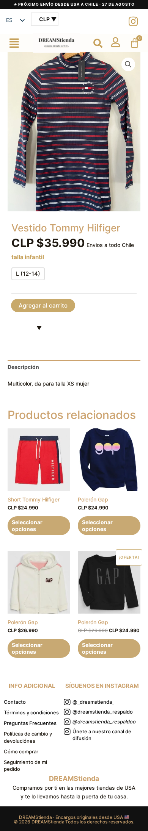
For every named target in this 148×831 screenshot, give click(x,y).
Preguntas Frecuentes (30, 723)
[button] (14, 43)
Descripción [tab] (23, 367)
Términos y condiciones (31, 712)
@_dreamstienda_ (93, 702)
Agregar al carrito (43, 305)
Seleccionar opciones (27, 525)
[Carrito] (135, 43)
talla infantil (27, 257)
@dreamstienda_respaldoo (104, 722)
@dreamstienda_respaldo (102, 712)
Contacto (15, 702)
